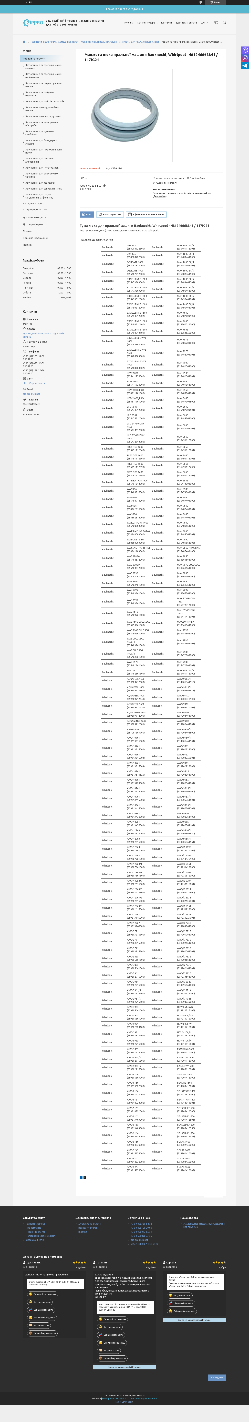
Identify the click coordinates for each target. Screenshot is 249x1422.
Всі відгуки (217, 1377)
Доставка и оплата (186, 22)
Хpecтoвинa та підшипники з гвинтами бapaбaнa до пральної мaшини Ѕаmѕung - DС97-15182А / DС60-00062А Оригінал (124, 1307)
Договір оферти (33, 224)
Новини (27, 244)
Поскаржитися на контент (115, 1398)
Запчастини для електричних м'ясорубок (41, 124)
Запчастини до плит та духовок (43, 116)
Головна (128, 22)
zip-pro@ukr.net (31, 394)
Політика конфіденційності (41, 1236)
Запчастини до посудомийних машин (42, 109)
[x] (85, 1178)
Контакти (166, 22)
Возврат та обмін (88, 1227)
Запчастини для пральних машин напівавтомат (43, 76)
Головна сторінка (35, 1223)
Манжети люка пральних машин (99, 41)
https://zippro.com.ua (34, 383)
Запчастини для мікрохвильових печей (43, 151)
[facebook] (81, 1178)
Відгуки (82, 1231)
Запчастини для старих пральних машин (44, 85)
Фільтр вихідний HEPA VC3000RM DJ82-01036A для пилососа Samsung (54, 1283)
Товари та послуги (34, 58)
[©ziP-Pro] (33, 23)
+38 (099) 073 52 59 (141, 1231)
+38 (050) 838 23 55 (141, 1236)
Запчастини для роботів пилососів (44, 101)
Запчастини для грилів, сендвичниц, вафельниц (39, 196)
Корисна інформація (35, 237)
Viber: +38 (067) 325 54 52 (145, 1244)
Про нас (27, 231)
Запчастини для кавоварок (40, 182)
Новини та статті (35, 1231)
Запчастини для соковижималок (43, 188)
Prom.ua (141, 1395)
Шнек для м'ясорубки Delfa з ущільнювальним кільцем (191, 1278)
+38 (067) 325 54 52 (141, 1223)
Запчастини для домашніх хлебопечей (40, 160)
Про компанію (33, 1227)
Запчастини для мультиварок (41, 167)
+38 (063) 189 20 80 (141, 1227)
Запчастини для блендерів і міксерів (41, 142)
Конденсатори (33, 203)
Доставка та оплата (89, 1223)
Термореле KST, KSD (36, 209)
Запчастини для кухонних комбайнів (39, 133)
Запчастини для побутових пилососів (40, 94)
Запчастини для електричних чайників (41, 175)
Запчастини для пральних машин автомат (55, 41)
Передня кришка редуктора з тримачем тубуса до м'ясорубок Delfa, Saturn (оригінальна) (194, 1284)
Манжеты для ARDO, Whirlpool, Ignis (139, 41)
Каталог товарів (146, 22)
